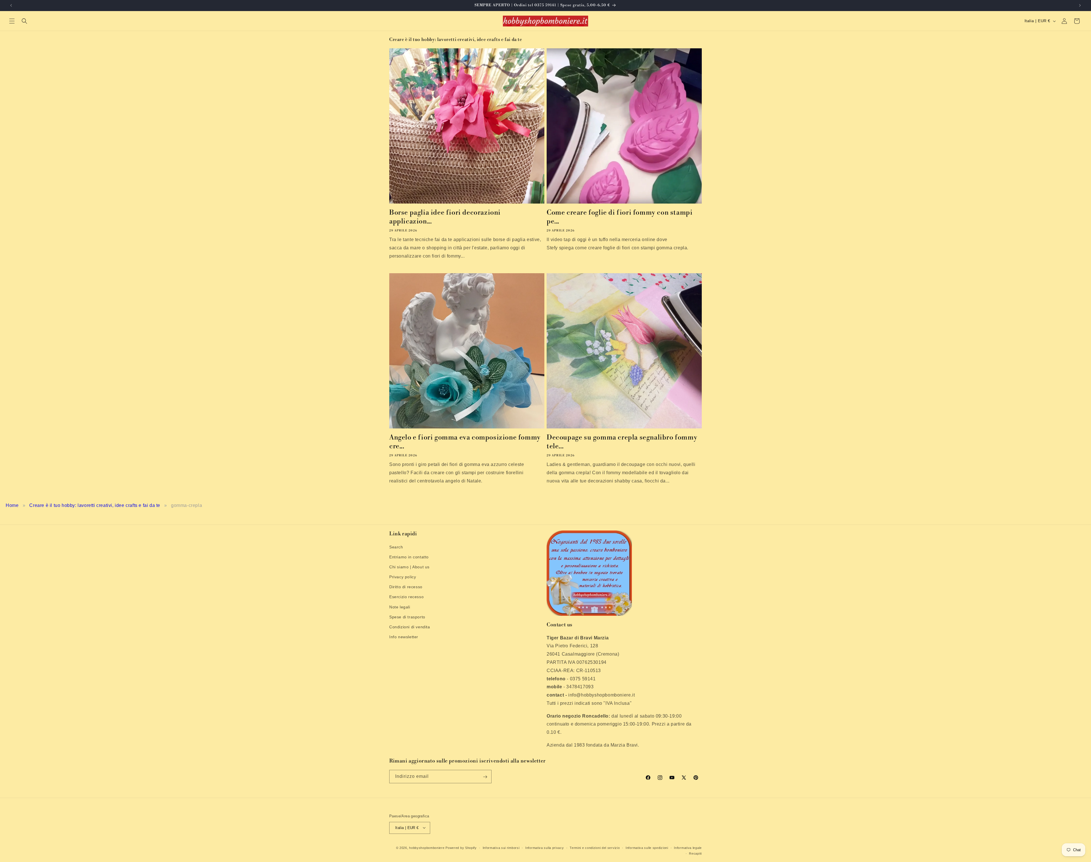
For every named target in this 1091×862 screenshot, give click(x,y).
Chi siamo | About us (409, 566)
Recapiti (695, 853)
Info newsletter (403, 637)
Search (396, 546)
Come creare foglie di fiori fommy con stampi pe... (619, 217)
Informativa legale (688, 847)
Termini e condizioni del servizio (595, 847)
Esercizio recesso (406, 596)
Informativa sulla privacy (544, 847)
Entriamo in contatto (409, 556)
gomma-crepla (186, 505)
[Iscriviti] (485, 777)
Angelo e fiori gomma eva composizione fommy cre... (465, 442)
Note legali (399, 606)
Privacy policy (402, 577)
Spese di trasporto (407, 616)
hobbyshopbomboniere (426, 847)
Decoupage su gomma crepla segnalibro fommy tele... (622, 442)
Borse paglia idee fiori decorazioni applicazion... (445, 217)
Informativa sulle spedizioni (647, 847)
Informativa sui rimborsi (501, 847)
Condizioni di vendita (409, 626)
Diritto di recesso (405, 587)
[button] (12, 21)
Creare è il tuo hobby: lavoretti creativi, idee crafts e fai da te (94, 505)
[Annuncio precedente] (11, 5)
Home (12, 505)
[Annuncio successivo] (1080, 5)
